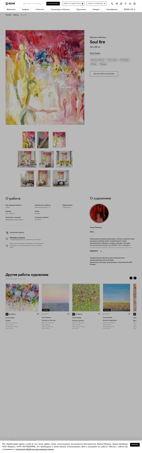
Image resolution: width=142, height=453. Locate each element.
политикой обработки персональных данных (35, 449)
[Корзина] (130, 3)
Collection (40, 9)
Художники (81, 9)
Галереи (96, 9)
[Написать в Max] (121, 3)
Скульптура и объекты (60, 9)
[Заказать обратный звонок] (112, 3)
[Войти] (134, 3)
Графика (25, 9)
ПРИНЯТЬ (135, 444)
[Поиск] (24, 4)
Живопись (11, 9)
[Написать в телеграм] (117, 3)
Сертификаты (111, 9)
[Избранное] (125, 3)
